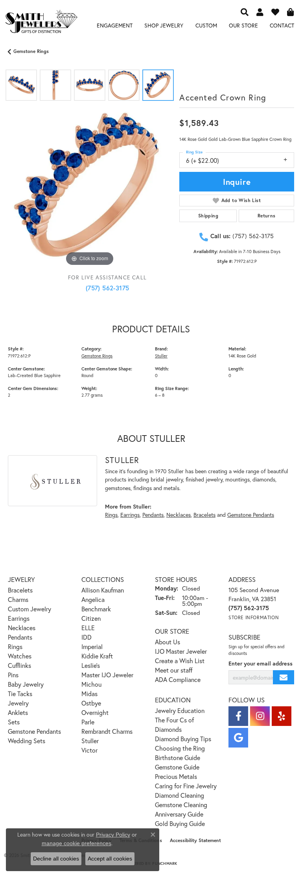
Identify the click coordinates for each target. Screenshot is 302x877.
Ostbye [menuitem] (91, 703)
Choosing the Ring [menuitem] (180, 748)
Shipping (208, 216)
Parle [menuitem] (87, 722)
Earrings (130, 514)
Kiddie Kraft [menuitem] (97, 656)
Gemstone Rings (31, 51)
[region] (89, 186)
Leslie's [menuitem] (90, 665)
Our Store (243, 25)
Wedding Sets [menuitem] (26, 741)
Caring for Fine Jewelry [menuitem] (186, 786)
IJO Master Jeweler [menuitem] (181, 651)
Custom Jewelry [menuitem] (29, 609)
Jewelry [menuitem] (18, 703)
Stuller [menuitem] (90, 741)
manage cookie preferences (76, 843)
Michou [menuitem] (91, 684)
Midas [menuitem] (89, 693)
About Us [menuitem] (167, 642)
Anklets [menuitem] (18, 712)
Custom (206, 25)
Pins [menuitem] (13, 675)
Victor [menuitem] (89, 750)
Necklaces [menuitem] (21, 628)
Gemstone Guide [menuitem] (177, 767)
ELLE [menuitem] (88, 628)
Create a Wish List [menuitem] (179, 660)
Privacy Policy (113, 834)
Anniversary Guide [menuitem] (179, 814)
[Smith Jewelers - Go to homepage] (41, 23)
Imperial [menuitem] (92, 646)
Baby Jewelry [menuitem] (26, 684)
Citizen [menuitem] (91, 618)
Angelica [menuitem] (93, 599)
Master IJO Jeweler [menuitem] (107, 675)
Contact (282, 25)
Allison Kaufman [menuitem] (102, 590)
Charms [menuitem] (18, 599)
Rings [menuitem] (15, 646)
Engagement (115, 25)
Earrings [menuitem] (18, 618)
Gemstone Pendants (250, 514)
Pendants (153, 514)
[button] (245, 12)
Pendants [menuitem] (20, 637)
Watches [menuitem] (19, 656)
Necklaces (178, 514)
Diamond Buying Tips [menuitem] (183, 739)
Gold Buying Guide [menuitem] (180, 823)
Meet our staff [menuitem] (174, 670)
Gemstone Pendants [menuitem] (34, 731)
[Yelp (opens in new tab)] (281, 716)
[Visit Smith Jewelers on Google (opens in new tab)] (238, 738)
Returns (267, 216)
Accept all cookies (110, 858)
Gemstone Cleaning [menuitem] (181, 804)
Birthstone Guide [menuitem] (177, 757)
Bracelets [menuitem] (20, 590)
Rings (111, 514)
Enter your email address (260, 663)
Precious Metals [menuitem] (176, 776)
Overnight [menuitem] (95, 712)
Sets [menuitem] (14, 722)
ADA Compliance (178, 679)
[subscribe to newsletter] (283, 677)
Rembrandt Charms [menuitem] (107, 731)
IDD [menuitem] (86, 637)
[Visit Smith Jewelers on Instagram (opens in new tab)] (260, 716)
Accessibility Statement (195, 840)
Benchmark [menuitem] (96, 609)
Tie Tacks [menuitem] (20, 693)
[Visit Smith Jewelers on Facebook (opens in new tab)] (238, 716)
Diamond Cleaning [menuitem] (179, 795)
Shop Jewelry (163, 25)
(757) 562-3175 (107, 288)
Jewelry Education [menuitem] (179, 710)
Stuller (161, 356)
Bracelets (204, 514)
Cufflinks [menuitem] (19, 665)
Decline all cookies (56, 858)
